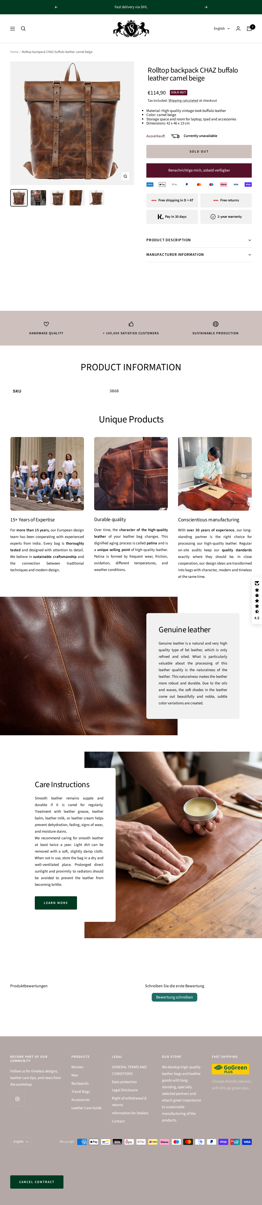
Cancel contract (36, 1182)
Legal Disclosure (125, 1090)
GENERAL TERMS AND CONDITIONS (129, 1070)
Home (14, 52)
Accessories (80, 1100)
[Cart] (249, 28)
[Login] (238, 28)
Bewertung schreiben (174, 997)
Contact (118, 1121)
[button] (257, 600)
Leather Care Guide (86, 1108)
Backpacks (80, 1083)
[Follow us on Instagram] (17, 1099)
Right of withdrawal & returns (129, 1102)
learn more (56, 903)
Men (74, 1075)
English (219, 28)
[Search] (23, 28)
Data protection (124, 1082)
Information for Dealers (130, 1113)
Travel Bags (80, 1091)
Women (77, 1067)
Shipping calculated (183, 100)
